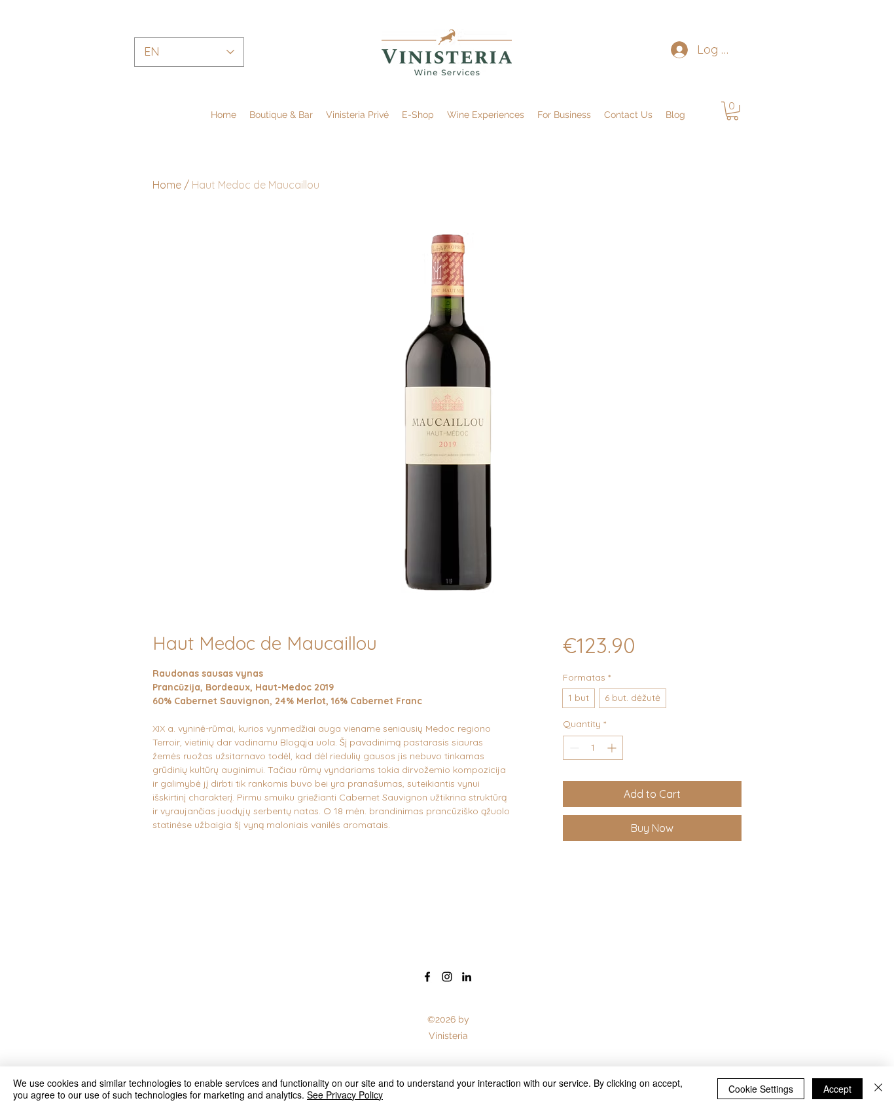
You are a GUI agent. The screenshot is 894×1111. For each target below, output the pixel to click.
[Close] (878, 1089)
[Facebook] (427, 976)
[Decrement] (573, 747)
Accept (837, 1088)
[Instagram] (447, 976)
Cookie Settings (760, 1088)
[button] (564, 114)
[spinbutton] (593, 747)
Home (166, 184)
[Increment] (613, 747)
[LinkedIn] (466, 976)
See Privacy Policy (345, 1094)
